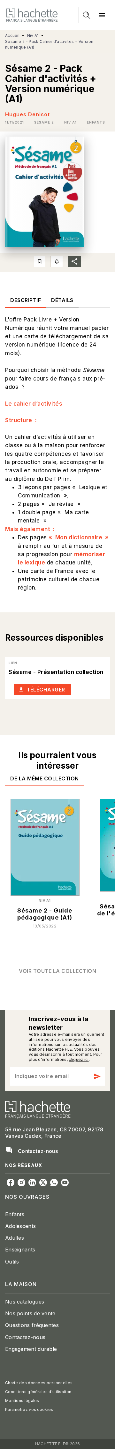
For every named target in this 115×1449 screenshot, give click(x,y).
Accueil (12, 35)
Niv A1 (33, 35)
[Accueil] (32, 15)
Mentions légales (22, 1400)
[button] (44, 122)
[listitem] (10, 1182)
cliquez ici (78, 1059)
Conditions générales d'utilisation (38, 1391)
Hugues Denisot (27, 114)
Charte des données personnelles (39, 1382)
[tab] (25, 300)
